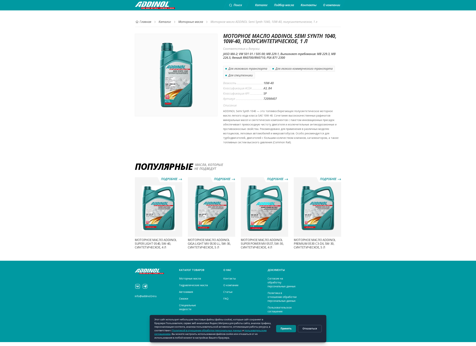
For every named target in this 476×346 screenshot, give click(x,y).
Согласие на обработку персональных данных (281, 282)
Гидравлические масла (193, 285)
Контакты (308, 5)
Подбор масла (284, 5)
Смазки (183, 298)
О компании (331, 5)
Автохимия (186, 291)
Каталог (261, 5)
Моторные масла (190, 21)
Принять (286, 328)
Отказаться (310, 328)
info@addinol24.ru (146, 296)
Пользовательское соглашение (280, 309)
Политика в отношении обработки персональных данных (282, 297)
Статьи (227, 291)
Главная (145, 21)
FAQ (226, 298)
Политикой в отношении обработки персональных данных (207, 330)
